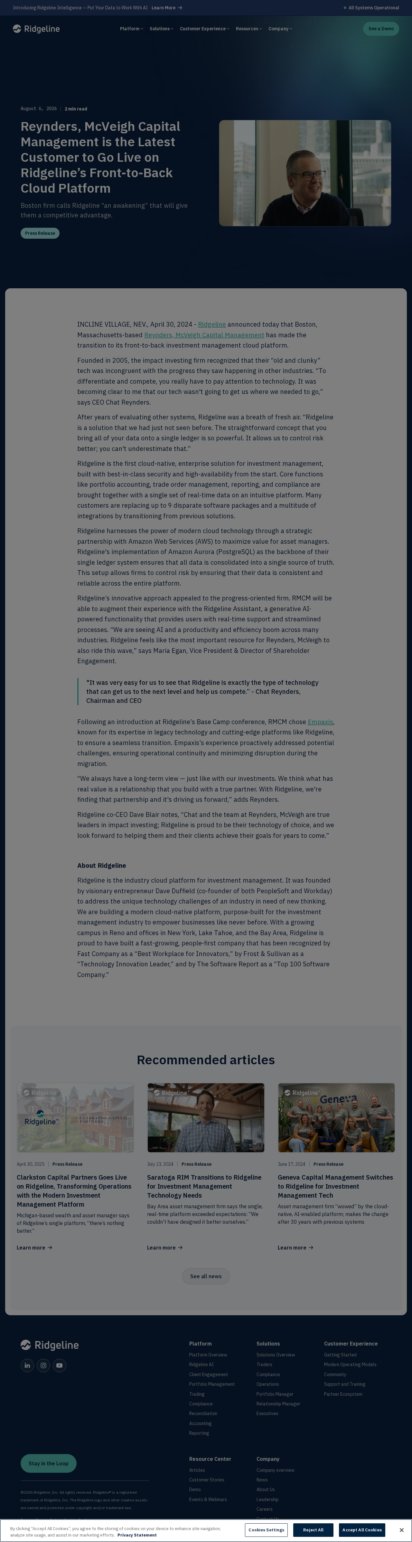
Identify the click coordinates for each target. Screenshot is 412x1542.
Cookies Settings (266, 1530)
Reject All (313, 1530)
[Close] (402, 1530)
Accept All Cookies (361, 1530)
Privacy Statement (137, 1535)
